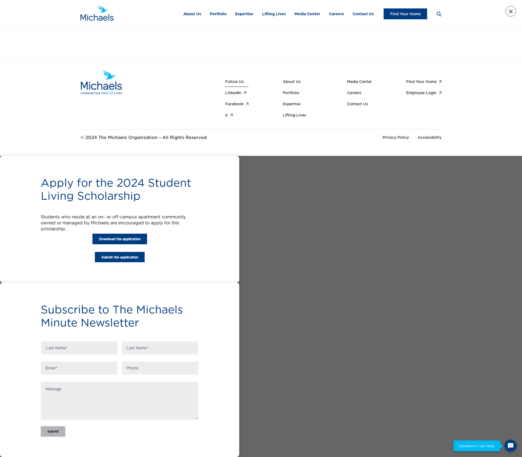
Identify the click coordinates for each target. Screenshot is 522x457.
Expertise (244, 14)
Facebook (234, 104)
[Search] (439, 14)
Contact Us (363, 14)
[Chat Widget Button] (511, 446)
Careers (336, 14)
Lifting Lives (274, 14)
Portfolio (218, 14)
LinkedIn (233, 93)
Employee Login (421, 93)
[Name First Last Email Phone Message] (119, 389)
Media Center (307, 14)
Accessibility (430, 137)
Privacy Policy (396, 137)
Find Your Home (405, 14)
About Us (192, 14)
